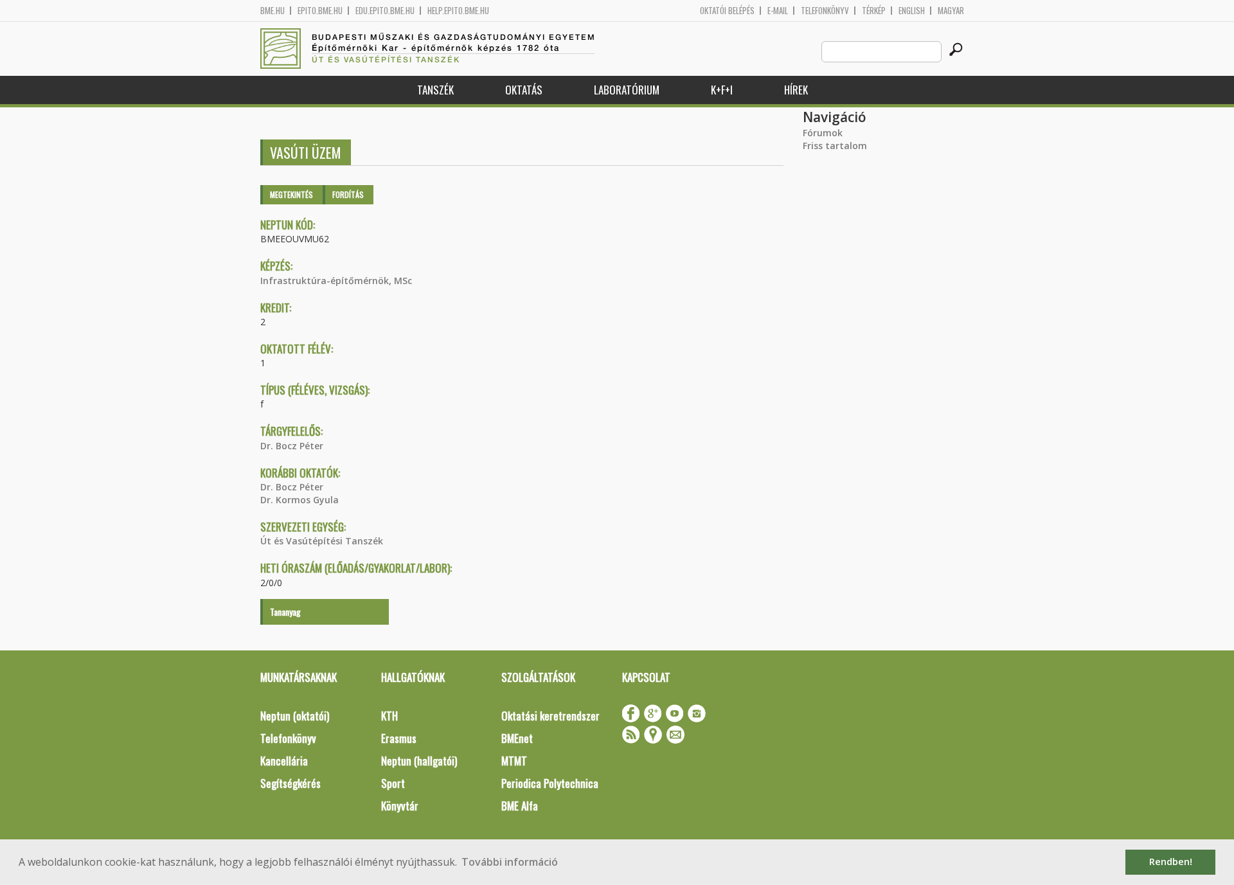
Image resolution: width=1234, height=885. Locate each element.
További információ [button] (509, 862)
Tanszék (435, 90)
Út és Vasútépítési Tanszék (321, 541)
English (912, 10)
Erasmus (398, 738)
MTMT (514, 761)
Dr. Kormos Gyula (299, 500)
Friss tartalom (835, 145)
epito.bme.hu (320, 10)
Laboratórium (626, 90)
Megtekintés (291, 194)
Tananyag (285, 611)
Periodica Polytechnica (549, 783)
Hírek (796, 90)
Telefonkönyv (825, 10)
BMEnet (517, 738)
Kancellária (284, 761)
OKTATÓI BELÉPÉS (727, 10)
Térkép (874, 10)
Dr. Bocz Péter (291, 446)
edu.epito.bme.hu (385, 10)
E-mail (777, 10)
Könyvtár (399, 806)
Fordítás (348, 194)
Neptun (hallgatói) (419, 761)
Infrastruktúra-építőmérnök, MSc (336, 280)
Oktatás (523, 90)
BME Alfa (519, 806)
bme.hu (272, 10)
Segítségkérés (290, 783)
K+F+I (722, 90)
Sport (393, 783)
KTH (389, 716)
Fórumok (823, 133)
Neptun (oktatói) (294, 716)
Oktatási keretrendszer (550, 716)
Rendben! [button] (1170, 861)
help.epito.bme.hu (458, 10)
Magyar (951, 10)
